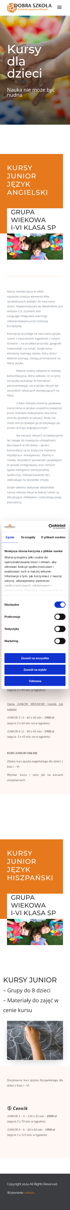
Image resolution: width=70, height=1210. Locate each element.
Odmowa (35, 681)
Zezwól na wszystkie (35, 658)
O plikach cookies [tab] (53, 537)
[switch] (60, 617)
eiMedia (29, 1192)
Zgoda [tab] (9, 537)
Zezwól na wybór (35, 669)
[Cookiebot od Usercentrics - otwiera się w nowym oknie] (49, 526)
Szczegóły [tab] (28, 537)
